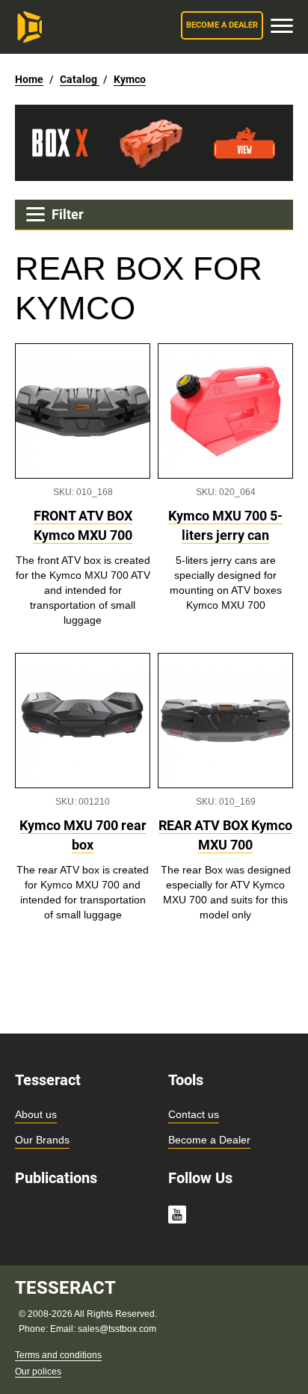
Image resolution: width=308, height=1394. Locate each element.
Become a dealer (222, 25)
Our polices (38, 1371)
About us (36, 1114)
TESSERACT (65, 1287)
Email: (64, 1329)
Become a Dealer (209, 1140)
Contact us (193, 1114)
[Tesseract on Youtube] (177, 1217)
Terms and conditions (58, 1355)
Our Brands (42, 1140)
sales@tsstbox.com (117, 1329)
